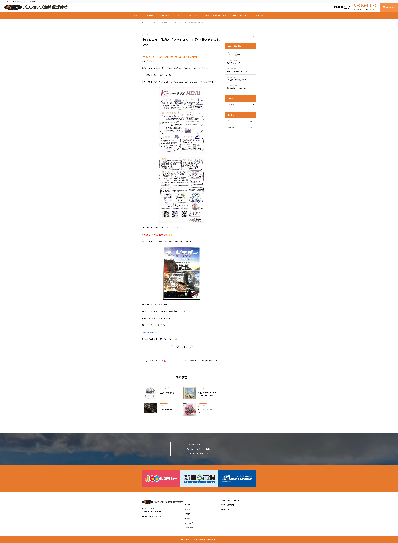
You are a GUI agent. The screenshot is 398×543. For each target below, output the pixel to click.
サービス (137, 15)
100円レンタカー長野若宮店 (230, 500)
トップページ (188, 500)
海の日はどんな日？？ (235, 63)
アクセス (179, 15)
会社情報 (187, 518)
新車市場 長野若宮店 (240, 15)
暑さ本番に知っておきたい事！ (238, 88)
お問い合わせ (194, 15)
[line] (338, 7)
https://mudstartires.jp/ (150, 332)
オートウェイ (259, 15)
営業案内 (150, 15)
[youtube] (342, 7)
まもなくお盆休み (233, 55)
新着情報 (230, 128)
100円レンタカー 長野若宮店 (215, 15)
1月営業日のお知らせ (166, 393)
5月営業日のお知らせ (166, 410)
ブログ (147, 34)
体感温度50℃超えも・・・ (237, 71)
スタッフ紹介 (165, 15)
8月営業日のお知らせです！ (237, 80)
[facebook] (335, 7)
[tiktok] (349, 7)
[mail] (160, 516)
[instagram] (345, 7)
